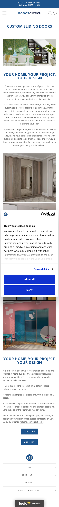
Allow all (29, 279)
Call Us (29, 442)
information (29, 475)
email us (29, 431)
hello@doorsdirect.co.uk (31, 421)
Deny (29, 289)
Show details (41, 269)
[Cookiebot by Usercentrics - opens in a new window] (41, 214)
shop (29, 467)
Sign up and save (29, 490)
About (28, 483)
